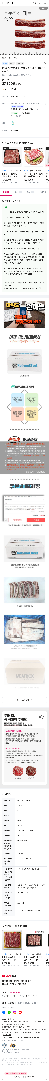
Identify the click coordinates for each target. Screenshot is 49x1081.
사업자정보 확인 (21, 1024)
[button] (37, 109)
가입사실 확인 (7, 1035)
